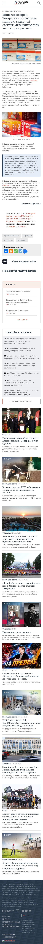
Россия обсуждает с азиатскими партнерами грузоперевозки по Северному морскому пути (20, 341)
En (28, 916)
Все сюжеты (22, 319)
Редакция (6, 916)
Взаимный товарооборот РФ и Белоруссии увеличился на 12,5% (19, 349)
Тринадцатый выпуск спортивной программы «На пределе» (21, 678)
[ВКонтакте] (6, 251)
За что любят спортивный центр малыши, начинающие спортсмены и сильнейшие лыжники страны (21, 589)
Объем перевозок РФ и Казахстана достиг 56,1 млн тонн (21, 374)
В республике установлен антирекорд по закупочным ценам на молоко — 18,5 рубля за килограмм (21, 493)
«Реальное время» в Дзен (24, 261)
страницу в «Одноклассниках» (18, 220)
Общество (8, 240)
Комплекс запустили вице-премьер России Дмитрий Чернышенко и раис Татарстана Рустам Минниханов (20, 444)
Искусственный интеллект (17, 312)
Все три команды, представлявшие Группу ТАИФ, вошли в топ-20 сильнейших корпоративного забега (20, 820)
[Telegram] (20, 251)
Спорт (4, 435)
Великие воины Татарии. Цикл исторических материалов (19, 302)
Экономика (6, 764)
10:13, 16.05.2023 (8, 33)
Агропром (28, 235)
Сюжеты (10, 284)
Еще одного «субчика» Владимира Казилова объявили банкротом (20, 868)
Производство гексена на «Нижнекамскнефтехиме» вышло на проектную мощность (19, 382)
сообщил (33, 80)
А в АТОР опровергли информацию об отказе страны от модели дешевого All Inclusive (21, 541)
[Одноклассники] (11, 251)
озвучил (6, 185)
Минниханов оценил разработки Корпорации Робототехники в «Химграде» (21, 357)
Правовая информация (11, 922)
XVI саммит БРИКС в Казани (18, 292)
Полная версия (8, 934)
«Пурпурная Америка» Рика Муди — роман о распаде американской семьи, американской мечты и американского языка (21, 636)
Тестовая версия (9, 937)
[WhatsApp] (16, 251)
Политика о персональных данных (11, 925)
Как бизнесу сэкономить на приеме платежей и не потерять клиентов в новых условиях (21, 772)
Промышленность (11, 11)
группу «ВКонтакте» (22, 216)
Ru (23, 915)
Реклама (5, 919)
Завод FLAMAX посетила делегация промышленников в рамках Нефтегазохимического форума (21, 392)
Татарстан (21, 240)
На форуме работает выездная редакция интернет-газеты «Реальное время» (21, 725)
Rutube (12, 226)
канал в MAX (12, 218)
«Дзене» (22, 226)
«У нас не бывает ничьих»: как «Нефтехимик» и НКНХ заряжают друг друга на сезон (19, 365)
